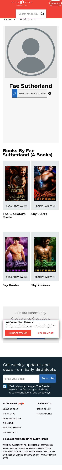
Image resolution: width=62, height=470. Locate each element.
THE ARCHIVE (9, 414)
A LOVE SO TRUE (10, 409)
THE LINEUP (8, 423)
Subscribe (55, 3)
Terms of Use (43, 409)
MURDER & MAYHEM (12, 428)
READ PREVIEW (14, 205)
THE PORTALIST (10, 432)
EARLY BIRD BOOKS (12, 418)
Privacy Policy (44, 414)
